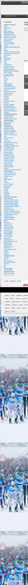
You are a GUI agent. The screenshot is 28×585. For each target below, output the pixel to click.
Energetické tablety (10, 37)
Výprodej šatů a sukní (10, 214)
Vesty (5, 181)
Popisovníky (7, 55)
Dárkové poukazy (9, 271)
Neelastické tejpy (9, 109)
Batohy (6, 259)
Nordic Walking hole (10, 249)
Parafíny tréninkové (10, 131)
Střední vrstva (8, 93)
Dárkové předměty (9, 69)
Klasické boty (8, 235)
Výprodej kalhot (9, 209)
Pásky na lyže (8, 163)
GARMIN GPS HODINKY (10, 24)
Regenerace (7, 40)
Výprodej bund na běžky (11, 204)
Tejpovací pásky (9, 106)
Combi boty (7, 238)
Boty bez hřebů (8, 74)
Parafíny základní (9, 130)
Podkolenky (7, 58)
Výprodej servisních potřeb (12, 169)
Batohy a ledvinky (9, 104)
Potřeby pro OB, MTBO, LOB (12, 47)
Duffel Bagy (7, 64)
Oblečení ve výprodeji (10, 197)
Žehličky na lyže (9, 158)
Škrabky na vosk (9, 155)
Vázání (6, 79)
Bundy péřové (8, 179)
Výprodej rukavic (9, 219)
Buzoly (6, 50)
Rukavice (6, 102)
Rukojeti (6, 254)
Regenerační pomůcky (10, 114)
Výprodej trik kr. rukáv (11, 201)
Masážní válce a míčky (10, 118)
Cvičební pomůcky (9, 115)
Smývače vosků (8, 152)
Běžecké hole (8, 243)
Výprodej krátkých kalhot (12, 212)
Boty (5, 61)
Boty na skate (8, 236)
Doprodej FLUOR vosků (11, 142)
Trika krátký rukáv (10, 87)
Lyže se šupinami (9, 227)
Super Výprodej (8, 198)
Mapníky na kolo (9, 66)
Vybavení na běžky (9, 255)
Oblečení (6, 59)
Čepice (6, 190)
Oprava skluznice (9, 160)
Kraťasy (6, 90)
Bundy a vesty (8, 95)
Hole (5, 82)
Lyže (5, 77)
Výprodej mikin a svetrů (11, 203)
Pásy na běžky (8, 230)
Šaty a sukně (7, 185)
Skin (5, 136)
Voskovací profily (9, 157)
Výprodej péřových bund (11, 206)
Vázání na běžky (8, 232)
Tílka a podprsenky (9, 88)
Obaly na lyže (8, 260)
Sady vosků (7, 141)
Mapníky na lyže (8, 67)
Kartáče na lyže (9, 147)
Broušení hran (8, 165)
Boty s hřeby (8, 72)
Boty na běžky (8, 233)
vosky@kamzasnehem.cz (19, 313)
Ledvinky (6, 257)
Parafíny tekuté (9, 128)
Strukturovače (8, 154)
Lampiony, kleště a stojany (12, 52)
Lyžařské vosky (8, 126)
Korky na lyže (8, 150)
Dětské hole (7, 247)
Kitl (5, 265)
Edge (5, 29)
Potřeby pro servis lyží (11, 145)
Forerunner (7, 28)
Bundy (6, 177)
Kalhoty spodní (8, 184)
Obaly (5, 80)
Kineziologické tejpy (10, 107)
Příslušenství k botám (10, 241)
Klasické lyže (8, 224)
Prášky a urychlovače (10, 134)
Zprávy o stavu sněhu (9, 275)
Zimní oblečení (8, 171)
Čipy (5, 48)
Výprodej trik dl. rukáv (11, 200)
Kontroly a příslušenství (11, 53)
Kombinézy (7, 187)
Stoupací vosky (8, 138)
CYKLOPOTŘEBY (8, 268)
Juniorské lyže (8, 228)
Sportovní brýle (9, 120)
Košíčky (6, 251)
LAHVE (5, 45)
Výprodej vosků (8, 144)
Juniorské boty (8, 240)
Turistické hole (8, 246)
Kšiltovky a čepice (9, 101)
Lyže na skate (8, 225)
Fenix (5, 26)
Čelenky (6, 99)
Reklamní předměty (9, 262)
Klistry (6, 139)
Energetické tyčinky (10, 36)
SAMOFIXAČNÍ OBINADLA (10, 110)
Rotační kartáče (9, 149)
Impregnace (7, 123)
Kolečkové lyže (8, 75)
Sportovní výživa (9, 32)
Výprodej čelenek (9, 217)
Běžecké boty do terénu (11, 71)
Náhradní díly (8, 83)
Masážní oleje (8, 117)
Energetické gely (9, 34)
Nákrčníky (7, 193)
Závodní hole (8, 244)
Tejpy (5, 63)
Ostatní (6, 168)
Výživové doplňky (9, 44)
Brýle (5, 56)
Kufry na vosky (8, 161)
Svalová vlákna (8, 42)
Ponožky (6, 98)
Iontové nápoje (8, 39)
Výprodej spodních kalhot (12, 211)
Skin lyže (6, 222)
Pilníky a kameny (9, 166)
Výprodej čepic (8, 216)
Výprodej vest (8, 208)
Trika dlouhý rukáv (10, 91)
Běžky (5, 220)
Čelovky (6, 263)
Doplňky (6, 112)
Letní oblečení (8, 85)
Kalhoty (6, 96)
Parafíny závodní (9, 133)
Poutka (6, 252)
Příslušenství (8, 31)
